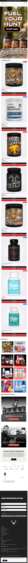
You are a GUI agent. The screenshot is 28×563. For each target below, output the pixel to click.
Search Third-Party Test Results (5, 529)
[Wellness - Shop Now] (20, 386)
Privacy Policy (3, 542)
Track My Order (3, 527)
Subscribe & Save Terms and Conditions (6, 540)
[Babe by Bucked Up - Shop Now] (20, 373)
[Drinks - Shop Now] (20, 360)
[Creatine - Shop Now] (7, 373)
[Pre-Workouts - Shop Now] (7, 360)
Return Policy (2, 530)
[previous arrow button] (2, 199)
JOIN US (14, 459)
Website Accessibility (3, 541)
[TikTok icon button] (7, 546)
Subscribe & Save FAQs (4, 531)
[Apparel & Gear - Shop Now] (7, 386)
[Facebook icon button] (1, 546)
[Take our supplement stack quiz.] (14, 435)
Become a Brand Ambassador (4, 533)
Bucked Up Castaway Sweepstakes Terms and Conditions (8, 544)
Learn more (4, 559)
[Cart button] (24, 3)
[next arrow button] (26, 199)
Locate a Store (3, 532)
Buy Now (14, 130)
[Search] (2, 5)
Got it (5, 560)
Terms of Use (4, 513)
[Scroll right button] (26, 347)
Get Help (2, 526)
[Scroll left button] (1, 347)
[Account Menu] (26, 3)
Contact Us (2, 535)
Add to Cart (14, 93)
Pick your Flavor (4, 90)
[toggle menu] (1, 3)
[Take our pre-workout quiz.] (14, 409)
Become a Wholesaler (3, 534)
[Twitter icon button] (5, 546)
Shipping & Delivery (3, 528)
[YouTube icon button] (4, 546)
